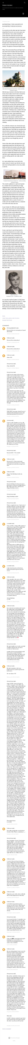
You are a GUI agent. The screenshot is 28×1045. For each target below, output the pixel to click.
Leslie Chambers (15, 318)
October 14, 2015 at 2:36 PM (13, 416)
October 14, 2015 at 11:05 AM (13, 359)
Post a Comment (6, 1029)
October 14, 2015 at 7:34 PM (13, 477)
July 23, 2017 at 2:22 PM (12, 824)
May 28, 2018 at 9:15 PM (12, 854)
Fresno (7, 318)
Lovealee (9, 523)
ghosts (10, 318)
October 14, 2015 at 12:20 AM (13, 333)
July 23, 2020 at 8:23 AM (12, 969)
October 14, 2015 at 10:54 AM (13, 342)
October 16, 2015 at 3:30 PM (13, 519)
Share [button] (3, 316)
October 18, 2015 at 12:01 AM (13, 572)
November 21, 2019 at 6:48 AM (13, 932)
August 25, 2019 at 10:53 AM (13, 897)
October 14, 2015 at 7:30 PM (13, 467)
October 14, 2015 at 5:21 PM (12, 454)
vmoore (9, 420)
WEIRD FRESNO (7, 5)
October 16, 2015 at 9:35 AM (13, 498)
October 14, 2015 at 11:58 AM (13, 368)
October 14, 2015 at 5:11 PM (12, 446)
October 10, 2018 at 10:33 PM (13, 887)
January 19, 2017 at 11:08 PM (13, 661)
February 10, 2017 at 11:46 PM (13, 677)
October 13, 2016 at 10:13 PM (13, 639)
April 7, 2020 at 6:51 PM (12, 944)
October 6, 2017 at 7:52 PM (12, 834)
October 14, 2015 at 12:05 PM (13, 404)
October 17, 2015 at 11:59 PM (13, 561)
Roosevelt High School (7, 320)
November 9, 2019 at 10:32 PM (13, 912)
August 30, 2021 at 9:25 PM (13, 1011)
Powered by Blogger (15, 1037)
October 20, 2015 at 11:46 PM (13, 601)
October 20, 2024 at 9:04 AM (13, 1025)
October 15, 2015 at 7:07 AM (13, 490)
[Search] (25, 2)
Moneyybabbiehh (11, 328)
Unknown (9, 338)
